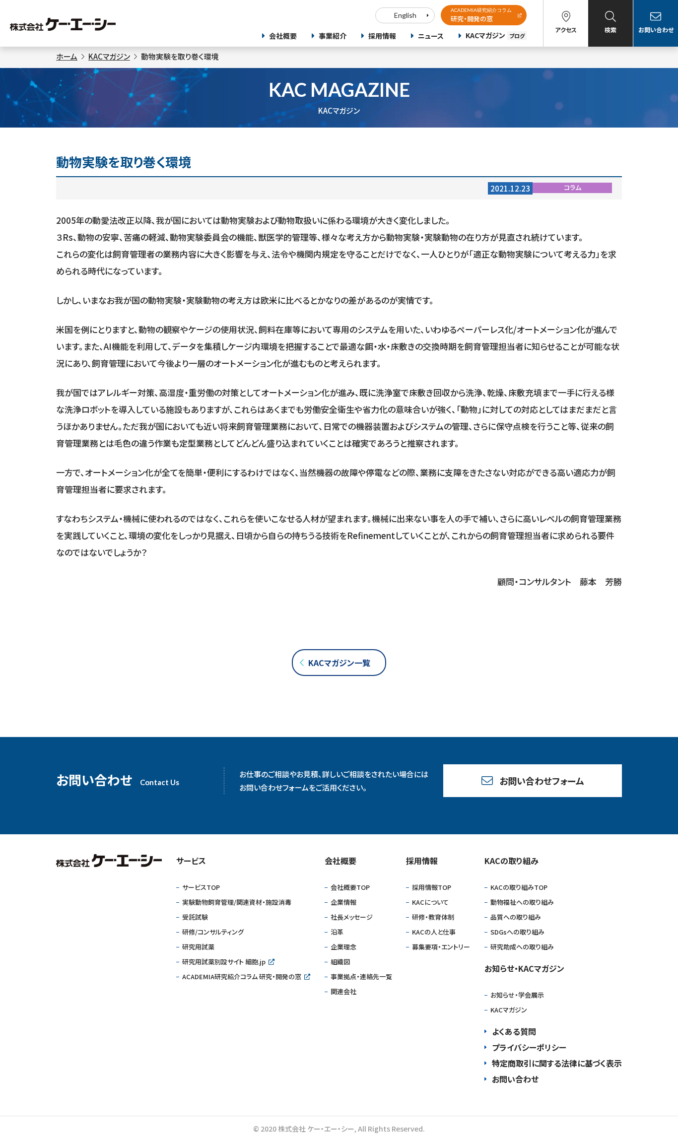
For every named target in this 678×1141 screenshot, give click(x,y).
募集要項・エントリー (441, 946)
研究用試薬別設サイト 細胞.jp (224, 961)
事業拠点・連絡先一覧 (361, 976)
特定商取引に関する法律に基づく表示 (557, 1063)
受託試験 (195, 917)
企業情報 (343, 902)
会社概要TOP (350, 887)
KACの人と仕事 (434, 932)
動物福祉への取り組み (522, 902)
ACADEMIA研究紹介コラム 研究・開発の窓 (241, 976)
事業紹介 (332, 36)
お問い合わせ (656, 29)
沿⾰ (337, 932)
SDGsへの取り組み (517, 932)
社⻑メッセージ (352, 917)
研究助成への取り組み (522, 946)
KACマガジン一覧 (339, 663)
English (405, 15)
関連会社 (343, 991)
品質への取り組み (515, 917)
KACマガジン (495, 35)
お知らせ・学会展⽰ (517, 995)
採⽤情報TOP (431, 887)
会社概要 (283, 36)
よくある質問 (514, 1031)
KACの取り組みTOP (518, 887)
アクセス (566, 29)
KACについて (430, 902)
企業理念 (343, 946)
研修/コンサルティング (213, 932)
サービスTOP (201, 887)
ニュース (431, 36)
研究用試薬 (198, 946)
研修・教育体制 (433, 917)
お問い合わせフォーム (541, 780)
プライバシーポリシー (529, 1047)
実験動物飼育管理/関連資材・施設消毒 (236, 902)
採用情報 (382, 36)
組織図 (340, 961)
